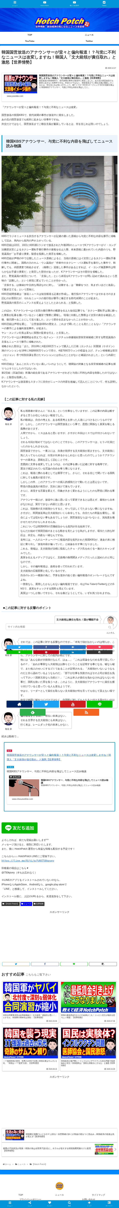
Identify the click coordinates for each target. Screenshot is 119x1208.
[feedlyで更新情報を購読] (33, 712)
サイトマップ (98, 1195)
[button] (110, 627)
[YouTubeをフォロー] (73, 704)
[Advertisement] (59, 936)
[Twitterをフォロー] (46, 704)
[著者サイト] (19, 704)
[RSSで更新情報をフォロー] (86, 712)
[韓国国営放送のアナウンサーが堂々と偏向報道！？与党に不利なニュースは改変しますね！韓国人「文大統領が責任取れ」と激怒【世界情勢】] (73, 647)
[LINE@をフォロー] (99, 704)
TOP (20, 1195)
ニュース (27, 904)
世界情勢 (40, 904)
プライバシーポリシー (30, 1199)
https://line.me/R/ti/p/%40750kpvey (28, 860)
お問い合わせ (88, 1199)
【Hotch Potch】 (12, 904)
